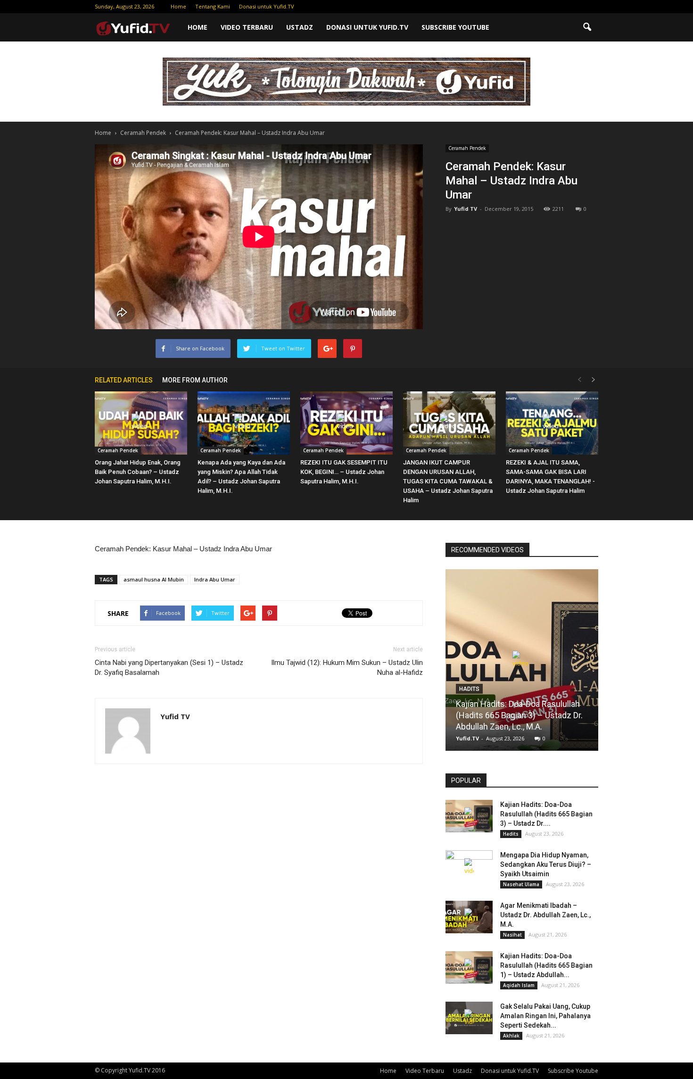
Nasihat (512, 934)
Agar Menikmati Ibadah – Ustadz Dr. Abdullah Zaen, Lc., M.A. (545, 915)
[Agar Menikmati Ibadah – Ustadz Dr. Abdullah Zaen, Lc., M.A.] (469, 917)
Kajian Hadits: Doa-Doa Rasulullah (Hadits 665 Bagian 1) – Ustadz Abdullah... (546, 965)
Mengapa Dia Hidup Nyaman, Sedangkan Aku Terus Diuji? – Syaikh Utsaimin (545, 864)
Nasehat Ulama (521, 884)
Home (178, 6)
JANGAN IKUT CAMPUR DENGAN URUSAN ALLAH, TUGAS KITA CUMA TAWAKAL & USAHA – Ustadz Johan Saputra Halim (448, 481)
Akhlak (511, 1035)
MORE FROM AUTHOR (195, 380)
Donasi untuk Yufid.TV (266, 6)
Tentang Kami (212, 6)
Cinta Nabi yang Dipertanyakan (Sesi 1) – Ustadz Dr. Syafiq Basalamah (169, 667)
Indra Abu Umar (214, 579)
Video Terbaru (247, 27)
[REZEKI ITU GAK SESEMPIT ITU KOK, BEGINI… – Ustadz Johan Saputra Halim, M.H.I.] (346, 423)
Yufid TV (465, 208)
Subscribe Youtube (455, 27)
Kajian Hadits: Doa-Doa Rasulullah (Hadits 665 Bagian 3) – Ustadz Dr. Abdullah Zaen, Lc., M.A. (519, 715)
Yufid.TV (467, 738)
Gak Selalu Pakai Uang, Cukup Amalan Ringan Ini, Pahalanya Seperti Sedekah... (545, 1016)
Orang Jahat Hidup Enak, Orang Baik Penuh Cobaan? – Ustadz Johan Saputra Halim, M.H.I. (138, 472)
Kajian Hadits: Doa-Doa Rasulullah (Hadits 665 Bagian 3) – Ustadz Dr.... (546, 814)
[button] (587, 27)
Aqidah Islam (519, 985)
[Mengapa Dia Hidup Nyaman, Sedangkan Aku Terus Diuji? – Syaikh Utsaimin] (469, 866)
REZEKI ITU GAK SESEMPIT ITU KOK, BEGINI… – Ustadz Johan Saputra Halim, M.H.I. (344, 472)
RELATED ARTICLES (124, 380)
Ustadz (299, 27)
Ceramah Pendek (467, 148)
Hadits (469, 689)
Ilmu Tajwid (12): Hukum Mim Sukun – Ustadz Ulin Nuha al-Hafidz (347, 667)
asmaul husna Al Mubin (154, 579)
